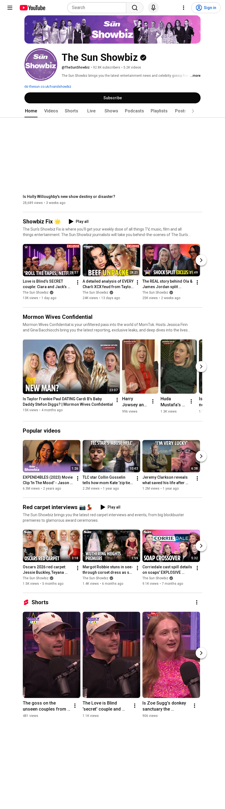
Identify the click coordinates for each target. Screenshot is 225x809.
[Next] (201, 260)
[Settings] (183, 7)
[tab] (31, 111)
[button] (192, 111)
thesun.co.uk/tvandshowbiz (49, 87)
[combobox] (98, 7)
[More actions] (77, 282)
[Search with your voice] (153, 7)
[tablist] (112, 111)
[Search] (135, 7)
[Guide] (10, 7)
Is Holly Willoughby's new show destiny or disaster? (69, 196)
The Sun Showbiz (36, 293)
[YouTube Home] (32, 7)
